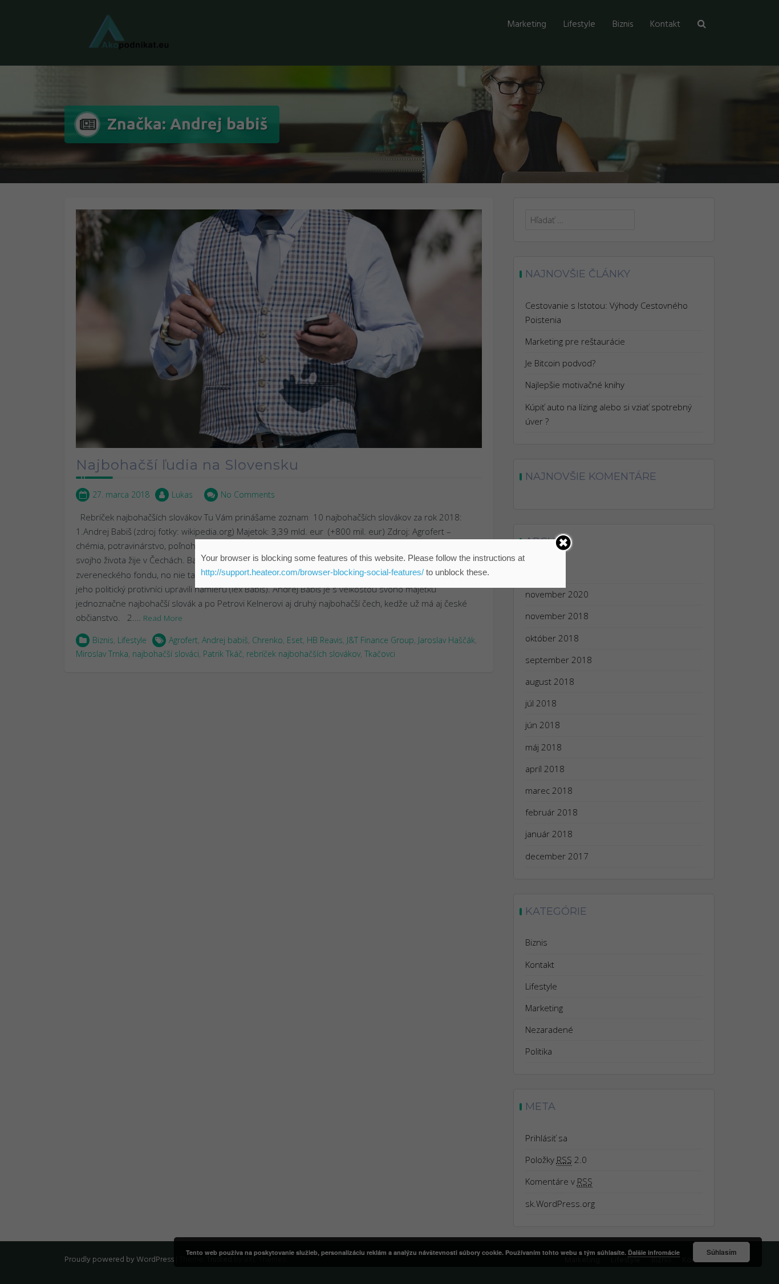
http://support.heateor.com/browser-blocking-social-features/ (312, 572)
